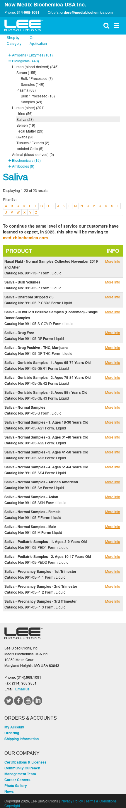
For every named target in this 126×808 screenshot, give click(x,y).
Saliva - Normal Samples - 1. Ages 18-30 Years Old (46, 422)
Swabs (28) (25, 136)
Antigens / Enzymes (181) (32, 54)
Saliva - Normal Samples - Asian (31, 496)
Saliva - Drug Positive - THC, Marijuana (36, 347)
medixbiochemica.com (25, 237)
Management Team (20, 773)
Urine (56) (24, 113)
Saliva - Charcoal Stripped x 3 (29, 297)
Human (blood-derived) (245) (35, 66)
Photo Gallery (15, 785)
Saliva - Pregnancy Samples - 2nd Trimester (40, 586)
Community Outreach (22, 768)
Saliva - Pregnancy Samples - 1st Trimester (40, 571)
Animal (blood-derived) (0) (33, 154)
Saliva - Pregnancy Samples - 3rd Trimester (40, 601)
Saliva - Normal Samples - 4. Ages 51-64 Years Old (46, 467)
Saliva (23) (25, 119)
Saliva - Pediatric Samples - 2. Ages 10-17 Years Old (47, 556)
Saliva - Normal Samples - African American (41, 481)
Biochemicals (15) (26, 160)
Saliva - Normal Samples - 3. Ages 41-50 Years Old (46, 452)
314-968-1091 (28, 12)
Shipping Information (21, 738)
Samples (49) (31, 101)
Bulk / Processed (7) (37, 78)
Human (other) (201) (28, 107)
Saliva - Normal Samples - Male (30, 526)
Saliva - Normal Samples (24, 407)
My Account (14, 727)
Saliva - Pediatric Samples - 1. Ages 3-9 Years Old (45, 541)
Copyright (12, 805)
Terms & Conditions (101, 800)
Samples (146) (32, 84)
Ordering (11, 732)
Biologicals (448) (25, 60)
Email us (22, 689)
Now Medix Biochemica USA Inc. (45, 4)
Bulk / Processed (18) (38, 95)
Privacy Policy (72, 800)
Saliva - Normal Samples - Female (32, 511)
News (9, 791)
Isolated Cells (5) (29, 148)
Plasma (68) (26, 89)
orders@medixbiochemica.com (86, 12)
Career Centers (17, 779)
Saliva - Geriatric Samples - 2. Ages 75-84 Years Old (47, 377)
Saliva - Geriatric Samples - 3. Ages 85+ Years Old (45, 392)
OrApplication (38, 41)
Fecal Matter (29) (29, 130)
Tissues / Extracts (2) (32, 142)
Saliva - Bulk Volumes (22, 282)
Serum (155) (26, 72)
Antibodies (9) (23, 166)
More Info (112, 261)
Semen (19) (25, 125)
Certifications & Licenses (25, 762)
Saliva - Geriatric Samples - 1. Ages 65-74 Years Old (47, 362)
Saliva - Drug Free (19, 332)
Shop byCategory (14, 41)
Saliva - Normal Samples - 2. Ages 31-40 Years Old (46, 437)
